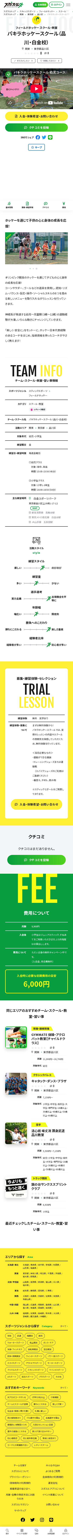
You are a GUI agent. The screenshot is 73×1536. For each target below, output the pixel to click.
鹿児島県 (34, 1316)
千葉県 (51, 1273)
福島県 (33, 1268)
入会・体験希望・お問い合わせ (38, 116)
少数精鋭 (54, 1397)
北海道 (26, 1265)
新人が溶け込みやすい (41, 1431)
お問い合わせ (53, 1504)
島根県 (49, 1305)
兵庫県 (33, 1296)
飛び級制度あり (14, 1417)
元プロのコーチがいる (16, 1397)
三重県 (49, 1291)
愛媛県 (41, 1308)
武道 (19, 1335)
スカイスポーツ (13, 1363)
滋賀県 (49, 1296)
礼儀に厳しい (40, 1410)
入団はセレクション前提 (43, 1424)
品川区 (52, 427)
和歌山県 (27, 1299)
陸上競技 (33, 1342)
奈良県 (56, 1296)
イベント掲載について (53, 1494)
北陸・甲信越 (13, 1282)
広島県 (33, 1305)
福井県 (26, 1285)
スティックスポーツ (38, 391)
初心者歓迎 (12, 1438)
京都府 (41, 1296)
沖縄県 (43, 1316)
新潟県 (41, 1282)
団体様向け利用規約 (20, 1483)
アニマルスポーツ (14, 1369)
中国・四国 (14, 1305)
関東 (27, 48)
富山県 (49, 1282)
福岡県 (26, 1313)
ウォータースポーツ (15, 1342)
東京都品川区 (41, 48)
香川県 (26, 1308)
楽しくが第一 (57, 1404)
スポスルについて (20, 1471)
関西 (16, 1296)
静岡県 (33, 1291)
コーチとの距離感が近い (17, 1445)
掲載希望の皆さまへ (20, 1488)
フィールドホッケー (38, 395)
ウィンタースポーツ (34, 1356)
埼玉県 (43, 1273)
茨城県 (58, 1273)
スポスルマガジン (20, 1504)
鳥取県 (41, 1305)
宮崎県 (26, 1316)
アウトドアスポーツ (34, 1363)
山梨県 (26, 1282)
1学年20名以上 (38, 1397)
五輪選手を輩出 (52, 1417)
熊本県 (49, 1313)
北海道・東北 (13, 1265)
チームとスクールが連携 (17, 1404)
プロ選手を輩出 (33, 1417)
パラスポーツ (44, 1376)
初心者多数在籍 (30, 1438)
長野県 (33, 1282)
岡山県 (26, 1305)
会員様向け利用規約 (53, 1477)
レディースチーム (41, 1445)
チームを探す (20, 1465)
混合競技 (47, 1349)
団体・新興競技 (13, 1356)
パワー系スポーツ (55, 1356)
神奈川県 (34, 1273)
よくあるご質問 (53, 1471)
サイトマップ (20, 1510)
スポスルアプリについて (53, 1488)
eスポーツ (11, 1376)
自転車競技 (33, 1349)
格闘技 (30, 1335)
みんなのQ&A (53, 1465)
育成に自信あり (49, 1438)
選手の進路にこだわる (16, 1431)
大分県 (56, 1313)
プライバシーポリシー (20, 1477)
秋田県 (56, 1265)
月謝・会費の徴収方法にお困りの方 (20, 1496)
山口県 (56, 1305)
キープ (38, 147)
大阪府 (26, 1296)
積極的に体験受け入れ (17, 1424)
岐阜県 (26, 1291)
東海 (16, 1291)
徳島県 (33, 1308)
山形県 (26, 1268)
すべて (63, 1326)
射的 (41, 1335)
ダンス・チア (48, 1342)
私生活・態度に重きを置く (18, 1410)
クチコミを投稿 (39, 127)
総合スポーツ (27, 1376)
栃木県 (26, 1277)
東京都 (41, 427)
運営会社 (52, 1483)
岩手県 (41, 1265)
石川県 (56, 1282)
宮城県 (49, 1265)
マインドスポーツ (56, 1369)
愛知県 (41, 1291)
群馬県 (33, 1277)
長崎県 (41, 1313)
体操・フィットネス (14, 1349)
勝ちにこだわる (40, 1404)
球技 (9, 1335)
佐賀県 (33, 1313)
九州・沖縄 (14, 1313)
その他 (58, 1376)
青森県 (33, 1265)
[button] (36, 269)
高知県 (49, 1308)
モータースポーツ (54, 1363)
